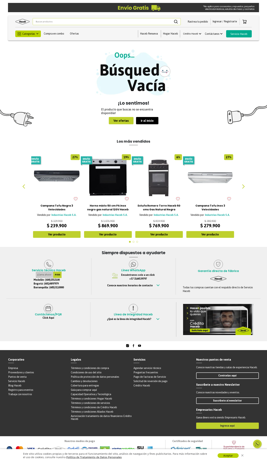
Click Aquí (48, 317)
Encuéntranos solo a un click (138, 276)
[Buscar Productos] (176, 21)
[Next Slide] (243, 186)
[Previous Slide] (23, 186)
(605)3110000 (56, 287)
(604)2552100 (52, 279)
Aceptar (228, 455)
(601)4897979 (51, 283)
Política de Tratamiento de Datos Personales (94, 457)
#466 (57, 274)
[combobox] (107, 21)
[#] (127, 345)
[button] (198, 21)
